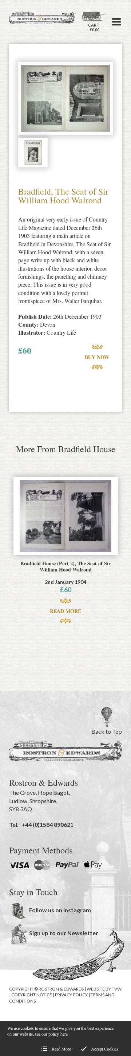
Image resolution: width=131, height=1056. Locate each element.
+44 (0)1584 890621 (47, 824)
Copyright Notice (31, 994)
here (64, 1034)
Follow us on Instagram (60, 909)
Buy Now (97, 357)
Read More (65, 611)
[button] (116, 22)
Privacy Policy (71, 994)
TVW (117, 989)
